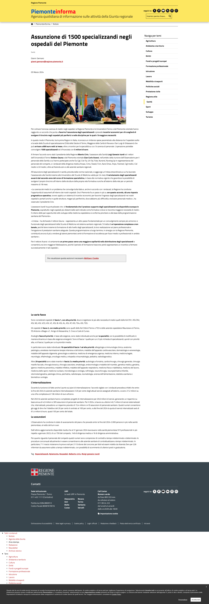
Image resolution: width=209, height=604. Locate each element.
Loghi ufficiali (92, 523)
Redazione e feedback (108, 523)
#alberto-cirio (75, 453)
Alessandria (69, 498)
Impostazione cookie (109, 513)
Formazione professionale (157, 66)
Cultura (149, 51)
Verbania (81, 504)
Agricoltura (151, 40)
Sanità (149, 101)
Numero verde (104, 494)
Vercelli (81, 507)
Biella (66, 504)
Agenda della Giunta (17, 539)
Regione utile (151, 96)
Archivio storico (15, 550)
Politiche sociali (152, 86)
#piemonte (53, 453)
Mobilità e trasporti (154, 81)
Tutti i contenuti (10, 533)
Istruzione (150, 71)
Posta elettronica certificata (130, 523)
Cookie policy (79, 523)
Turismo (149, 116)
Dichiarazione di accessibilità (41, 523)
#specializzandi (41, 453)
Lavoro (149, 76)
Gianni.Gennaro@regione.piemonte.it (47, 61)
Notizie (11, 536)
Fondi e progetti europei (156, 61)
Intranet (147, 523)
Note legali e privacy (63, 523)
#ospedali (63, 453)
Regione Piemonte (38, 2)
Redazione (13, 544)
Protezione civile (153, 91)
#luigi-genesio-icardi (91, 453)
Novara (81, 498)
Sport (148, 106)
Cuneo (67, 507)
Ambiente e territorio (155, 45)
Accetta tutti (196, 600)
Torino (80, 501)
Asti (66, 501)
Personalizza (182, 600)
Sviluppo (149, 111)
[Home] (32, 24)
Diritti (148, 56)
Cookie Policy (116, 594)
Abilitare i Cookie (91, 258)
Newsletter (13, 547)
